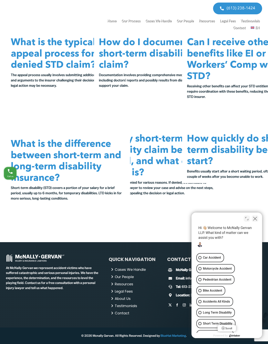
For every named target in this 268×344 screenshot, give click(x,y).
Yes (140, 182)
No (127, 182)
